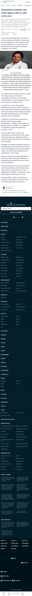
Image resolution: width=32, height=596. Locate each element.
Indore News (4, 269)
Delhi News (3, 267)
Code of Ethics (25, 550)
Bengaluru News (5, 261)
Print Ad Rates (14, 550)
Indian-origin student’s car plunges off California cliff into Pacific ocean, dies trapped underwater (23, 500)
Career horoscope (20, 444)
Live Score (3, 244)
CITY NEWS (4, 259)
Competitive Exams (5, 311)
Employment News (20, 311)
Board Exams (19, 308)
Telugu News (4, 471)
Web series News (5, 295)
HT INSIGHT (4, 398)
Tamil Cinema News (20, 290)
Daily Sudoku (4, 417)
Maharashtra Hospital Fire (22, 430)
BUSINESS (3, 343)
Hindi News (19, 471)
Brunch (17, 320)
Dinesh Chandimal (5, 252)
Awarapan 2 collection (21, 441)
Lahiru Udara (19, 252)
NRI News (3, 473)
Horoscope (3, 302)
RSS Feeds (13, 553)
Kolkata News (4, 272)
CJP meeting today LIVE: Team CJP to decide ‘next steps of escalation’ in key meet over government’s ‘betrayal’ (8, 529)
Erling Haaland (19, 436)
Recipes (18, 326)
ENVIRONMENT (5, 359)
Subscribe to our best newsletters (16, 209)
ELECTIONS (4, 402)
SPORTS (3, 382)
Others (2, 390)
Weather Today (14, 547)
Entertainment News (6, 468)
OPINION (3, 367)
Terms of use (25, 545)
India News (20, 5)
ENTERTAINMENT (5, 284)
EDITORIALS (4, 371)
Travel (17, 328)
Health (2, 326)
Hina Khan (3, 436)
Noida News (19, 275)
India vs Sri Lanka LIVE (6, 255)
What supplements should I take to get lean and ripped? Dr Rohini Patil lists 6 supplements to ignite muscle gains (23, 510)
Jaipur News (19, 269)
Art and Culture (4, 320)
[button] (2, 2)
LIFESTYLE (3, 318)
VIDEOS (3, 351)
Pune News (18, 277)
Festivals (18, 323)
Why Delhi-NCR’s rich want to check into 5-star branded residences (8, 517)
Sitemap (3, 553)
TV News (18, 292)
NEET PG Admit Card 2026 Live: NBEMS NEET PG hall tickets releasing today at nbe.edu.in (23, 528)
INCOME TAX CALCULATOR (8, 423)
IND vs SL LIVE (4, 438)
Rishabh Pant (19, 249)
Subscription (4, 550)
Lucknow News (19, 272)
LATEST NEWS (4, 227)
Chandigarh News (5, 264)
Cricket (13, 5)
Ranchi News (4, 280)
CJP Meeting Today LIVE (22, 451)
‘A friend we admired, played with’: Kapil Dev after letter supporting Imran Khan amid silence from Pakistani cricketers (8, 501)
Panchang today (4, 451)
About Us (3, 545)
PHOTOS (3, 347)
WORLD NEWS (4, 231)
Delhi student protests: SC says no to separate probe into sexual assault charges (8, 483)
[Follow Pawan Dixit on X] (10, 34)
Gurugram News (20, 267)
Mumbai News (4, 275)
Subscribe (27, 2)
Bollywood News (5, 287)
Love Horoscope (5, 448)
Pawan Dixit (6, 34)
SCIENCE (3, 363)
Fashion (2, 323)
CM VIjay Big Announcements (8, 430)
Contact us (13, 545)
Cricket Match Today (21, 241)
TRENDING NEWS (5, 427)
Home (2, 5)
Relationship (4, 328)
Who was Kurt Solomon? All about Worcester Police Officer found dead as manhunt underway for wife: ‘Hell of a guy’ (8, 491)
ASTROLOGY (4, 299)
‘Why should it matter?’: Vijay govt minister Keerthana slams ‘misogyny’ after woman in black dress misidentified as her (23, 492)
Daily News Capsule (6, 213)
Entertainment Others (21, 295)
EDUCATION (4, 306)
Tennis (17, 388)
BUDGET (3, 355)
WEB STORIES (4, 335)
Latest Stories (5, 479)
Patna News (4, 277)
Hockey (2, 388)
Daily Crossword (20, 417)
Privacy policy (4, 547)
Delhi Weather (4, 453)
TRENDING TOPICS (5, 457)
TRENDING (3, 339)
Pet (1, 331)
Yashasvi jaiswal (19, 438)
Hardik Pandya (19, 247)
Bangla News (19, 468)
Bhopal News (19, 261)
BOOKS (3, 394)
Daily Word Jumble (5, 420)
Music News (4, 290)
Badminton (3, 385)
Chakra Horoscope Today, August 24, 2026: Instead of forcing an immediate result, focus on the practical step (8, 510)
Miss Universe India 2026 (22, 433)
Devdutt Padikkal (5, 247)
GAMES (3, 414)
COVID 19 (3, 410)
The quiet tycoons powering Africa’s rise (22, 516)
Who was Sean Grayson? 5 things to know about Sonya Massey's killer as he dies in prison (23, 483)
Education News (20, 314)
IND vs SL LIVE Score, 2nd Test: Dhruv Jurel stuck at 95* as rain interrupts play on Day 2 (7, 537)
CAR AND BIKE (4, 374)
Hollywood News (20, 287)
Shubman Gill (19, 244)
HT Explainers (19, 473)
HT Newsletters (25, 547)
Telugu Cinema (19, 465)
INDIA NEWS (4, 234)
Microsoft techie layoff (6, 433)
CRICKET (3, 238)
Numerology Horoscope (21, 448)
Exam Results (4, 314)
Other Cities (19, 280)
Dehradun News (20, 264)
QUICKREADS (4, 406)
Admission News (5, 308)
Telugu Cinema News (6, 292)
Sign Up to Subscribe (16, 216)
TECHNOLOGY (4, 378)
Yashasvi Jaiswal (4, 249)
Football (18, 385)
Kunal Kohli (3, 441)
